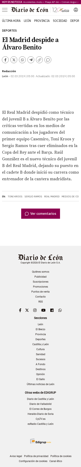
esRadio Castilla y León (41, 424)
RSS (40, 301)
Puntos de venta (40, 291)
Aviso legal (16, 456)
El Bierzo (40, 329)
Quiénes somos (40, 271)
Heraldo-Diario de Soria (41, 414)
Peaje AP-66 (52, 2)
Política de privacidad (36, 456)
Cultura (40, 349)
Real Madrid (52, 196)
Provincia (42, 21)
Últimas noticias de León (40, 384)
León (27, 21)
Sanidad (40, 354)
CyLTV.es (40, 419)
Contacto (40, 296)
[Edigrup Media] (40, 441)
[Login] (76, 10)
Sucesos (40, 359)
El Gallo (40, 379)
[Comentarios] (48, 60)
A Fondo (40, 364)
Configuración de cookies (33, 461)
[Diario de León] (40, 10)
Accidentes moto (32, 2)
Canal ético (55, 461)
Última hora (11, 21)
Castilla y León (40, 344)
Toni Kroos (15, 196)
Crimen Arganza (70, 2)
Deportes (9, 30)
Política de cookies (60, 456)
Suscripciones (40, 281)
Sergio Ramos (33, 196)
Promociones (40, 286)
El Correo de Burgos (40, 409)
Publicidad (40, 276)
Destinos (40, 369)
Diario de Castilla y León (40, 399)
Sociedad (60, 21)
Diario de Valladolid (40, 404)
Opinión (40, 374)
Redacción (9, 71)
